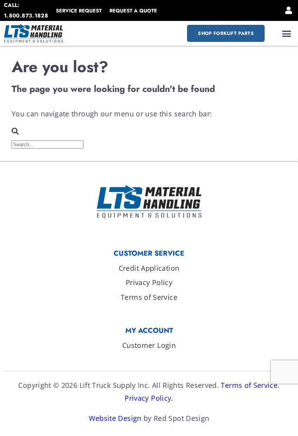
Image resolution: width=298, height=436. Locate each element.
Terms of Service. (250, 385)
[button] (286, 33)
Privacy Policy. (149, 398)
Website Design (115, 418)
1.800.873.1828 (26, 15)
